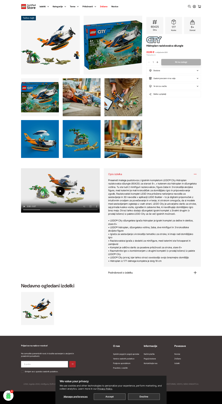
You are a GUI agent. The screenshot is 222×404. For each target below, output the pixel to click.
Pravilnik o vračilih (120, 368)
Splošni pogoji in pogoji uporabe (126, 354)
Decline (144, 396)
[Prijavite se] (194, 6)
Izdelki (177, 363)
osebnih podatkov (50, 371)
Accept (109, 396)
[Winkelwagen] (199, 6)
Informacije (150, 346)
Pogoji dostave (150, 359)
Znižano (177, 359)
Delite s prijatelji (159, 94)
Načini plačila (149, 354)
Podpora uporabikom (121, 363)
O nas (116, 346)
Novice (114, 6)
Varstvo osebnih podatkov (124, 359)
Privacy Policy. (105, 388)
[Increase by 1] (157, 62)
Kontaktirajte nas (150, 363)
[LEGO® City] (173, 40)
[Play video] (60, 191)
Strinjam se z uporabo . (41, 371)
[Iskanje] (189, 6)
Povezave (180, 346)
